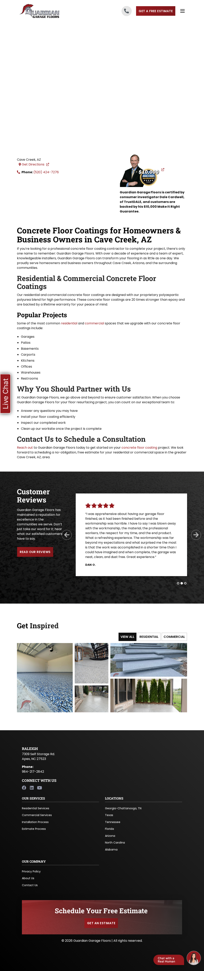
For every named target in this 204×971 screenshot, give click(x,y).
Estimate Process (34, 829)
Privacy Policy (31, 871)
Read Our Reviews (35, 552)
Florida (109, 829)
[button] (5, 394)
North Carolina (115, 843)
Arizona (110, 836)
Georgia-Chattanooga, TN (123, 808)
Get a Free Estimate (156, 11)
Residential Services (35, 808)
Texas (109, 815)
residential (69, 323)
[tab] (178, 583)
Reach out (25, 447)
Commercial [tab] (174, 636)
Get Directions (36, 164)
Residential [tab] (149, 636)
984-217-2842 (33, 771)
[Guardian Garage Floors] (45, 11)
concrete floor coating (139, 447)
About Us (28, 878)
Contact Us (30, 885)
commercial (94, 323)
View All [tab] (127, 636)
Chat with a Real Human (166, 959)
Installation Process (35, 822)
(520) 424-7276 (46, 172)
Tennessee (112, 822)
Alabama (111, 850)
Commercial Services (37, 815)
